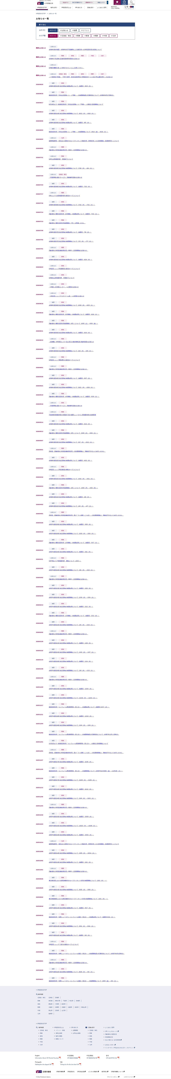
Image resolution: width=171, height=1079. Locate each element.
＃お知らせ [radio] (64, 30)
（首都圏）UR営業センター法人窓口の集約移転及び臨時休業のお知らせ (71, 342)
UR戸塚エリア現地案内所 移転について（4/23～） (65, 561)
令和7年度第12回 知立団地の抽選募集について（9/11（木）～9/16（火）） (72, 926)
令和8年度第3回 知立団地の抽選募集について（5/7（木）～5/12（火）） (71, 442)
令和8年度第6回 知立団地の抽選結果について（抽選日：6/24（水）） (70, 259)
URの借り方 (74, 1027)
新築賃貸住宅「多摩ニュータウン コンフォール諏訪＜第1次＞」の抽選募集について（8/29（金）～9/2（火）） (84, 981)
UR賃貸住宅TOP (41, 13)
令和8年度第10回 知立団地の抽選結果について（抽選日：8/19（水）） (71, 86)
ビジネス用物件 (93, 1071)
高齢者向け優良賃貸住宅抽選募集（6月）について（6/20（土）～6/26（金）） (73, 323)
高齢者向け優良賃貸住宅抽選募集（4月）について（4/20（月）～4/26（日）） (73, 488)
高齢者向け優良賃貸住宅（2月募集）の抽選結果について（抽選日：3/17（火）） (74, 542)
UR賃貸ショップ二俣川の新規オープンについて (64, 944)
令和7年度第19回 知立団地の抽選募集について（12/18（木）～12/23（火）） (73, 698)
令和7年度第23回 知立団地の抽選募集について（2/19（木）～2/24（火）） (72, 597)
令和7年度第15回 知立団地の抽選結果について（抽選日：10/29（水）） (71, 816)
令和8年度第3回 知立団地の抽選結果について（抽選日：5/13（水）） (70, 424)
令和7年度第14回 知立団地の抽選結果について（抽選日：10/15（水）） (71, 835)
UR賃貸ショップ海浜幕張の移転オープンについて (64, 469)
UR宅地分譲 (81, 1071)
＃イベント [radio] (85, 30)
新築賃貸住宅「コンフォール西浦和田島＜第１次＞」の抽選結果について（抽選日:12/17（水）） (79, 707)
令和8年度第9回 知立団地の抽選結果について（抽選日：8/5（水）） (70, 122)
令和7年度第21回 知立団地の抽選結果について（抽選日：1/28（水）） (71, 643)
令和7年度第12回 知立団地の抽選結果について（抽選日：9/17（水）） (71, 908)
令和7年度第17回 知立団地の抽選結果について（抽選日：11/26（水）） (71, 762)
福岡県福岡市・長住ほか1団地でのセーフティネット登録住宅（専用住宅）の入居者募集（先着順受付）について (84, 141)
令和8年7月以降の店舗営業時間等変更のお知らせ (64, 58)
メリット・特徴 (60, 1030)
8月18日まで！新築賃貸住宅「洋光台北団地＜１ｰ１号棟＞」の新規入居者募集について (76, 104)
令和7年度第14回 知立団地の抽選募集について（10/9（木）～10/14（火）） (73, 853)
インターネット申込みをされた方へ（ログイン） (119, 1047)
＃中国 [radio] (104, 36)
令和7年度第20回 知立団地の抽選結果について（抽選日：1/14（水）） (71, 661)
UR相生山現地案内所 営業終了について (61, 278)
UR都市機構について (117, 1071)
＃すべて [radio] (53, 30)
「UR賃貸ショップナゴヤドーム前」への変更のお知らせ (66, 296)
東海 (72, 55)
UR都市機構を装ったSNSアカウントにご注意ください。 (66, 68)
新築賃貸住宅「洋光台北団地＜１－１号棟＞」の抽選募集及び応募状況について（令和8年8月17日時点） (81, 95)
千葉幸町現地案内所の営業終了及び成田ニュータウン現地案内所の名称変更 (72, 415)
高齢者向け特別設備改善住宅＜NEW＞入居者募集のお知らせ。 (68, 150)
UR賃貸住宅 (70, 1071)
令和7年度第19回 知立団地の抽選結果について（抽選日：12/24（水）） (71, 689)
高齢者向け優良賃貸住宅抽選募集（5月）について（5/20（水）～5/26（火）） (73, 433)
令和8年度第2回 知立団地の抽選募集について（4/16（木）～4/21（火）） (72, 479)
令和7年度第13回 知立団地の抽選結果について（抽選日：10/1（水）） (71, 862)
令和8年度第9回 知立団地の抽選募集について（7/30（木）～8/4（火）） (71, 168)
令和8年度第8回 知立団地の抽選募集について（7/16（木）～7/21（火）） (72, 205)
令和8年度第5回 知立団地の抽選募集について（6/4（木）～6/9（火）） (71, 351)
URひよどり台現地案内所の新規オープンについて (64, 195)
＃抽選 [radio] (74, 30)
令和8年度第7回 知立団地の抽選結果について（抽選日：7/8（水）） (70, 232)
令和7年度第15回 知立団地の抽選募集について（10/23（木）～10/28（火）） (73, 825)
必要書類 (75, 1030)
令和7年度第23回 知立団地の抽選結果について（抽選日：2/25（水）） (71, 588)
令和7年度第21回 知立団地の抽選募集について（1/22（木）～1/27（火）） (72, 652)
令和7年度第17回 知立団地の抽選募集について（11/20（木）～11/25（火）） (73, 780)
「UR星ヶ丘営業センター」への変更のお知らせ (64, 287)
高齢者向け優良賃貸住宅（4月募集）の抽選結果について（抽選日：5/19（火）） (74, 396)
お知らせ (53, 46)
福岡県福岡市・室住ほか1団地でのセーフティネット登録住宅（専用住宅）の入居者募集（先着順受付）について (84, 844)
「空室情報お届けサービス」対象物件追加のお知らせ (65, 177)
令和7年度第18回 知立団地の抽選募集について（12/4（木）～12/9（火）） (72, 725)
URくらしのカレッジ (111, 1031)
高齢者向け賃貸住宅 (111, 1034)
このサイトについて (129, 1077)
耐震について (59, 1039)
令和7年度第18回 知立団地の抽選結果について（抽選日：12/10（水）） (71, 716)
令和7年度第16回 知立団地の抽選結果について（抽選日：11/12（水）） (71, 789)
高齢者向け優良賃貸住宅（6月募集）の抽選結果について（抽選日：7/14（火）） (74, 214)
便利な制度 (59, 1033)
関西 (82, 55)
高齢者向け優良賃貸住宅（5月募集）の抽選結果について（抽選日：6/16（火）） (74, 314)
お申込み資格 (76, 1033)
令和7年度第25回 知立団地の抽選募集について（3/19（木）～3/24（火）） (72, 533)
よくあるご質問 (109, 1027)
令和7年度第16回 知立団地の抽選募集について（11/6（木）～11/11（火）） (72, 798)
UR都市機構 (60, 1071)
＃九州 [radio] (113, 36)
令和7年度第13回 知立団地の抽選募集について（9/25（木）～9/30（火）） (72, 889)
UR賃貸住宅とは (59, 1027)
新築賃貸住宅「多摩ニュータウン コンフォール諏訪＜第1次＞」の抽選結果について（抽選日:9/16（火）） (82, 917)
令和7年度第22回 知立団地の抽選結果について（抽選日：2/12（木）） (71, 606)
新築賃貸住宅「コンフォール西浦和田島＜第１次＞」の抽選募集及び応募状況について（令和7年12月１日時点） (84, 734)
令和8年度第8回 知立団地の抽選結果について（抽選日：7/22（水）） (70, 186)
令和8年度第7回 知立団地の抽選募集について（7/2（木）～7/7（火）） (71, 241)
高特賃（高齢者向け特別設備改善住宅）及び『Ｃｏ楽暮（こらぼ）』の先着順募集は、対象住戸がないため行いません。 (86, 515)
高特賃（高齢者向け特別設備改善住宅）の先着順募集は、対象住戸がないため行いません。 (77, 451)
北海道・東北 (62, 74)
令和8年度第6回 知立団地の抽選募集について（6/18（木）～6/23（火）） (72, 305)
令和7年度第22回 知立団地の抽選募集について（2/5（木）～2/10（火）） (72, 625)
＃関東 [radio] (77, 36)
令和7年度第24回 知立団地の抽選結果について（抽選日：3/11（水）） (71, 552)
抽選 (53, 83)
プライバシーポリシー (112, 1077)
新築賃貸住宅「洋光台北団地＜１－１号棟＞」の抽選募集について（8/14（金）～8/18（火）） (78, 132)
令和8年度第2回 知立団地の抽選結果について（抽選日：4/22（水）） (70, 460)
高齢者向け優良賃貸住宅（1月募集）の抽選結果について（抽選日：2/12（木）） (74, 615)
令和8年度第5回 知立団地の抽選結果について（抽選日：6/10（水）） (70, 332)
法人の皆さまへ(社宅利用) (113, 1040)
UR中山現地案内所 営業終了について (61, 159)
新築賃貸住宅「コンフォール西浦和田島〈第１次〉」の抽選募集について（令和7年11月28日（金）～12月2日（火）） (86, 771)
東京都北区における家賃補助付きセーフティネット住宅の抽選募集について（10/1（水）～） (78, 880)
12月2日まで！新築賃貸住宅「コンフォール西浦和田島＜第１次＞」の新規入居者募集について (78, 743)
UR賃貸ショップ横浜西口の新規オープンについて (64, 360)
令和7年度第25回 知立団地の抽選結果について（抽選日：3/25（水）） (71, 524)
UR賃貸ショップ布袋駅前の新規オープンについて (64, 268)
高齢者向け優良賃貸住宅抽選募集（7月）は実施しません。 (67, 223)
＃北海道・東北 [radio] (65, 36)
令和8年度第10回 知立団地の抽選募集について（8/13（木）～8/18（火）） (72, 113)
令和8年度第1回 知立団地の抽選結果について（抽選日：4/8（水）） (70, 497)
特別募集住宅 (109, 1037)
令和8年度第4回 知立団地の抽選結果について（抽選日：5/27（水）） (70, 378)
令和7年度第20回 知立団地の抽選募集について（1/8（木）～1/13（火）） (72, 670)
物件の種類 (59, 1036)
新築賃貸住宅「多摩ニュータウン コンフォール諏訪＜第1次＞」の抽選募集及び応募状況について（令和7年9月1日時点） (86, 953)
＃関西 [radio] (95, 36)
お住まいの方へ (110, 1045)
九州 (102, 55)
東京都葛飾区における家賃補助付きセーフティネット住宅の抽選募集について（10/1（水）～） (78, 899)
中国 (92, 55)
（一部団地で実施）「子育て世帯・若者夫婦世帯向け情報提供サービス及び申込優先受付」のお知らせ (81, 77)
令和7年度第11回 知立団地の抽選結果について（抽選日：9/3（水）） (70, 935)
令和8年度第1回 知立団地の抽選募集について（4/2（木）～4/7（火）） (71, 506)
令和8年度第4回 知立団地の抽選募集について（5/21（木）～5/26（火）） (72, 387)
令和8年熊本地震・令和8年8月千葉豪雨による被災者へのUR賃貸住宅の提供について (75, 49)
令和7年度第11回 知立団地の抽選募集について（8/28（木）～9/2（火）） (72, 972)
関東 (62, 55)
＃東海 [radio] (86, 36)
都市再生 (104, 1071)
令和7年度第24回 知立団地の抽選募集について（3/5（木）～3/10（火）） (72, 570)
